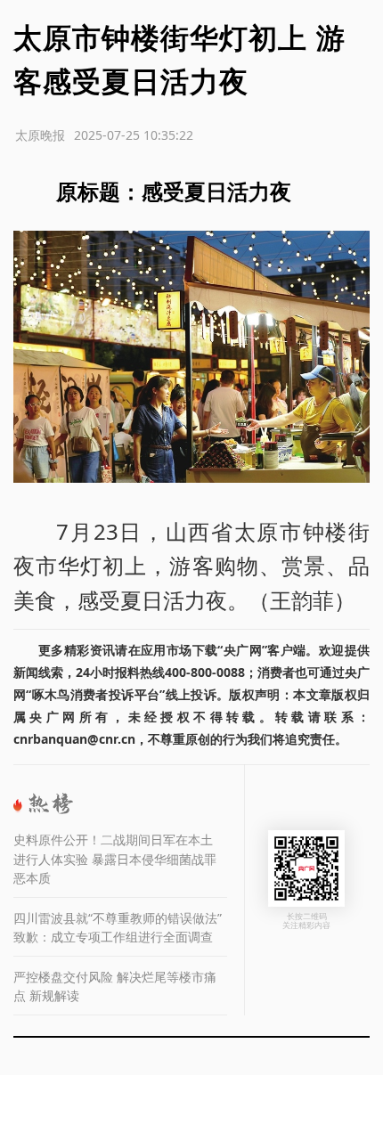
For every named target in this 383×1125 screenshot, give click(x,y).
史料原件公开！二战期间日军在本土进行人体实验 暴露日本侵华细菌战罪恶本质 (114, 858)
